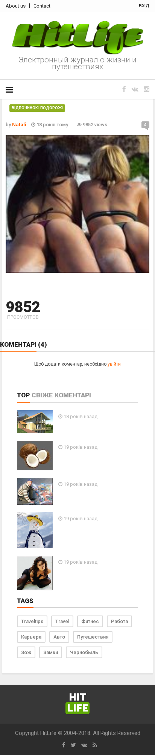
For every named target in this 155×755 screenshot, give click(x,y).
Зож (26, 652)
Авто (59, 637)
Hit (77, 703)
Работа (119, 621)
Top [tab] (23, 395)
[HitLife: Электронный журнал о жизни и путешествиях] (77, 37)
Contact (41, 6)
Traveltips (32, 621)
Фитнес (90, 621)
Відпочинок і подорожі (37, 108)
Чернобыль (84, 652)
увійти (114, 364)
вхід (144, 5)
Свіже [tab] (42, 395)
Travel (62, 621)
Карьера (31, 637)
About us (16, 6)
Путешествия (92, 637)
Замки (50, 652)
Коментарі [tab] (73, 395)
